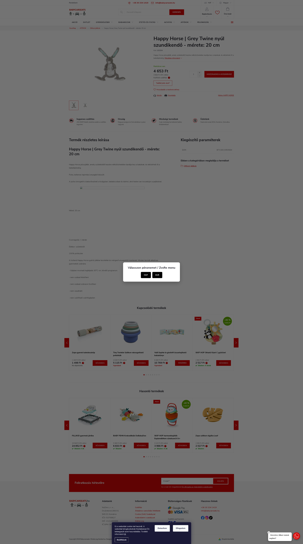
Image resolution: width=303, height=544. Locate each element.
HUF (146, 275)
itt (125, 534)
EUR (157, 275)
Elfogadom (180, 528)
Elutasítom (162, 528)
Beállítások (122, 540)
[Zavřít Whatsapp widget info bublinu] (268, 532)
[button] (296, 536)
